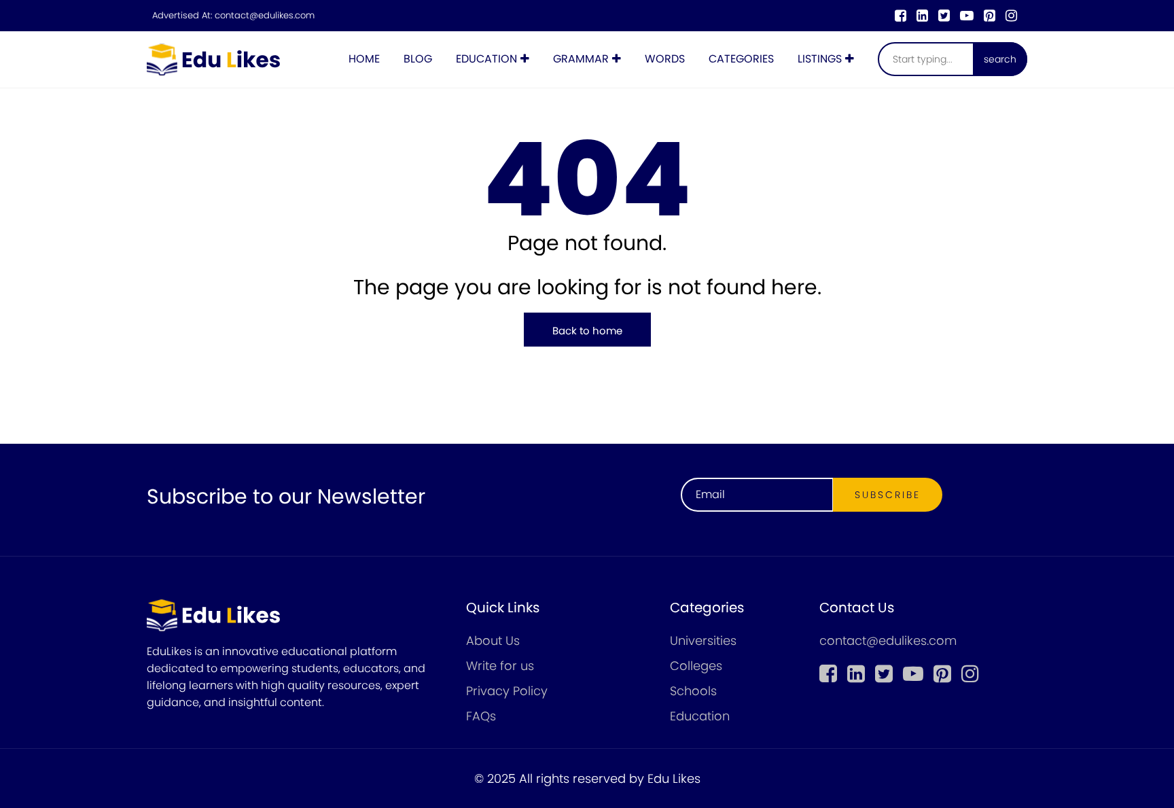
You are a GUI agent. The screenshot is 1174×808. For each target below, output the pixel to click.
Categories (741, 59)
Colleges (696, 665)
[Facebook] (900, 15)
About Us (493, 640)
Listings (820, 59)
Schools (693, 690)
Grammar (581, 59)
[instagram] (1011, 15)
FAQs (481, 715)
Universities (703, 640)
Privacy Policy (507, 690)
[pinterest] (989, 15)
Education (486, 59)
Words (665, 59)
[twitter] (944, 15)
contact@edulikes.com (265, 16)
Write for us (500, 665)
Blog (418, 59)
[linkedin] (922, 15)
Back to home (587, 330)
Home (364, 59)
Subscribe (888, 495)
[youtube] (967, 15)
